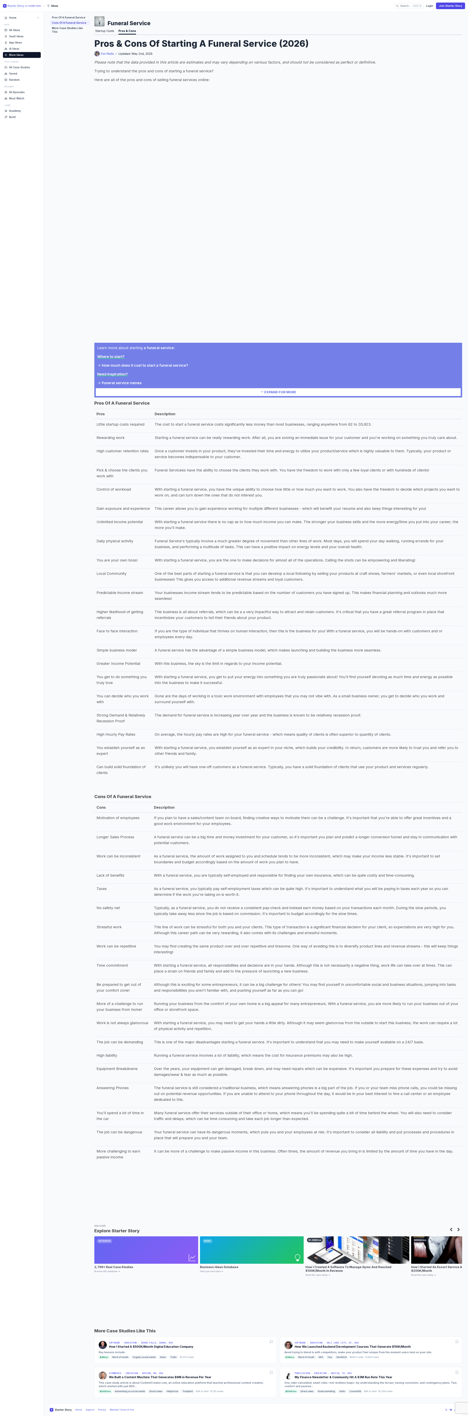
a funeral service (159, 348)
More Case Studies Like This (67, 29)
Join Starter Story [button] (450, 5)
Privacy (102, 1409)
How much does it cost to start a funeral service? (145, 365)
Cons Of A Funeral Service (69, 22)
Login (429, 5)
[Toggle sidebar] (38, 17)
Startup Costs (104, 31)
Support (90, 1409)
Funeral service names (122, 383)
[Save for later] (271, 1342)
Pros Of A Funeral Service (68, 17)
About (78, 1409)
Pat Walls (107, 54)
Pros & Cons (127, 31)
